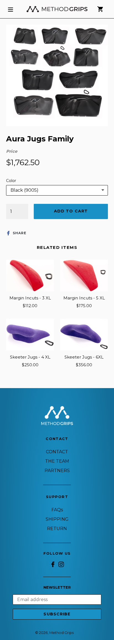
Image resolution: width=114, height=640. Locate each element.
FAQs (57, 509)
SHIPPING (57, 519)
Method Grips (61, 632)
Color (11, 180)
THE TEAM (57, 461)
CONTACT (57, 451)
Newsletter (57, 587)
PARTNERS (57, 470)
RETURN (57, 528)
